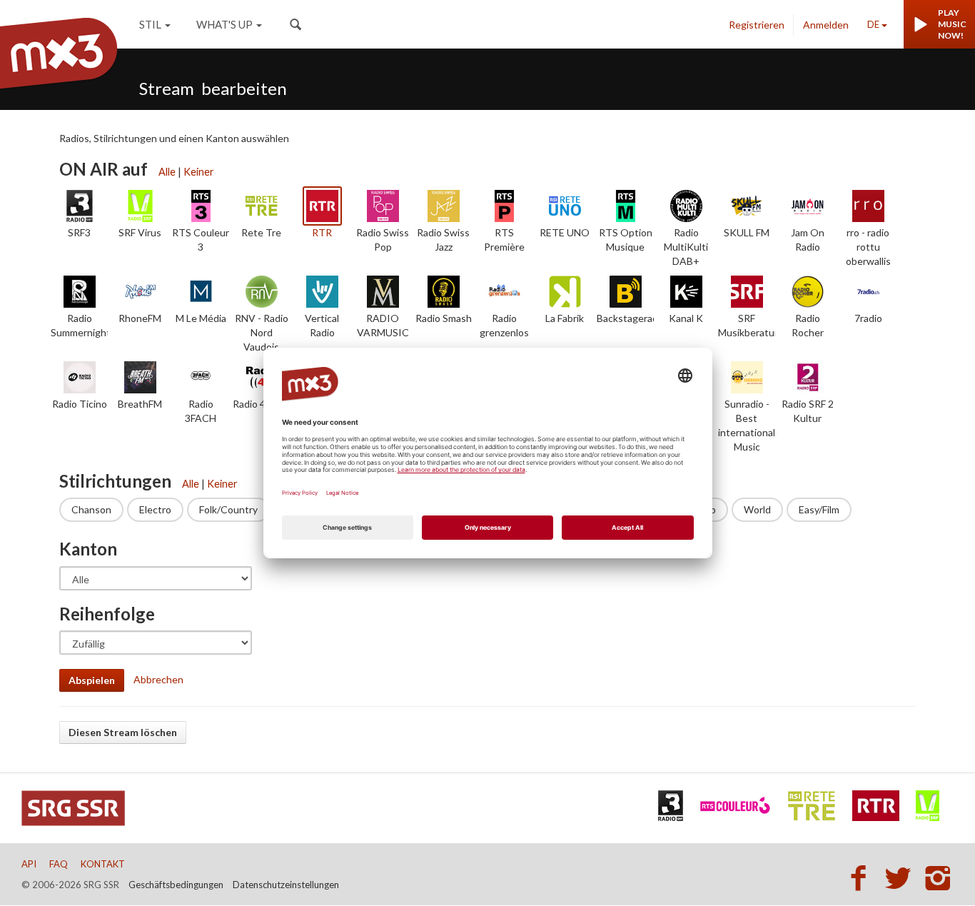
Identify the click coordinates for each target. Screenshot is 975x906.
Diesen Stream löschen (123, 732)
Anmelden (826, 25)
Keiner (198, 172)
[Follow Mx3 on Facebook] (862, 877)
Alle (167, 172)
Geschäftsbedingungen (175, 884)
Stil (150, 24)
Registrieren (756, 25)
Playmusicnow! (952, 24)
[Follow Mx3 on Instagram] (939, 877)
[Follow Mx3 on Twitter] (902, 877)
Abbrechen (158, 679)
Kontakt (103, 864)
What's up (224, 24)
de (873, 24)
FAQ (58, 864)
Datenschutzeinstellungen (286, 884)
